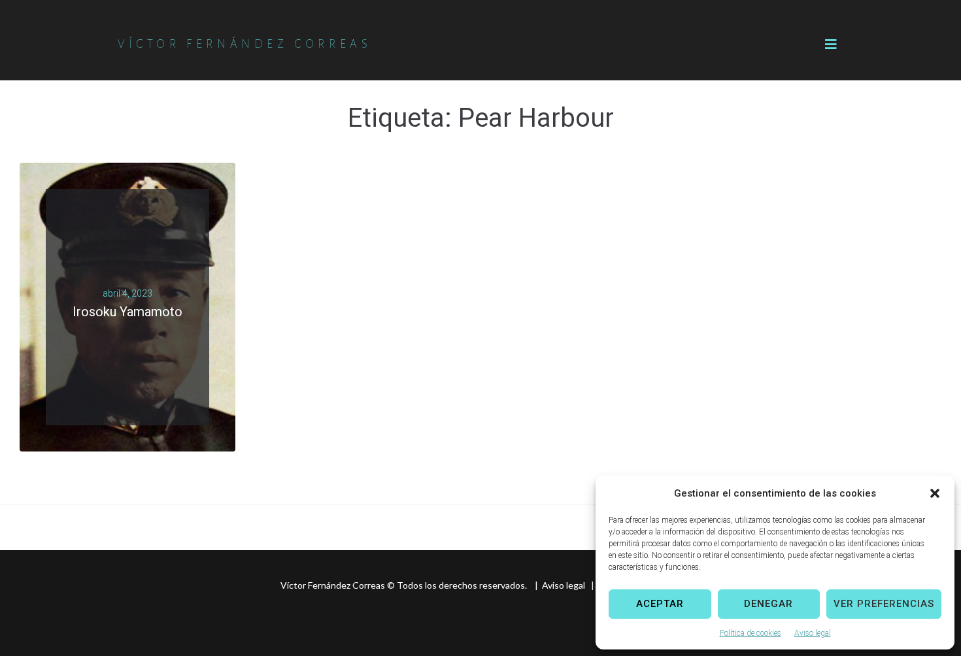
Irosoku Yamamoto (127, 312)
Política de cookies (750, 633)
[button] (934, 493)
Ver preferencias (884, 604)
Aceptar (660, 604)
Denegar (768, 604)
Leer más (122, 328)
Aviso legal (812, 633)
